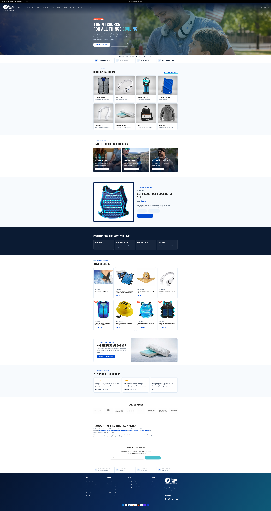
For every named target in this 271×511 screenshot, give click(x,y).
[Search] (268, 8)
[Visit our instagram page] (5, 1)
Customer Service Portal (112, 487)
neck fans (109, 430)
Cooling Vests (29, 8)
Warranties (151, 484)
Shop (19, 8)
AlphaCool (88, 496)
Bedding (80, 8)
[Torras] (141, 411)
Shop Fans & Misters (119, 45)
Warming (88, 8)
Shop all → (174, 264)
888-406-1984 (13, 1)
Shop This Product (145, 216)
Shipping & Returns (111, 484)
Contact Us (109, 481)
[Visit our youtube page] (9, 1)
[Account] (262, 8)
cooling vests (102, 430)
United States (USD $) (253, 7)
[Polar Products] (151, 411)
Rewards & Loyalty (111, 496)
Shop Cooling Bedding (106, 356)
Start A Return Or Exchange (113, 493)
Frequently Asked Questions (113, 490)
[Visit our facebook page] (3, 1)
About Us (151, 481)
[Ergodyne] (119, 411)
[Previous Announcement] (115, 1)
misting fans (115, 430)
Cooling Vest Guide (132, 484)
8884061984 (168, 491)
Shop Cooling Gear (102, 44)
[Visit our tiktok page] (7, 1)
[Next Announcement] (156, 1)
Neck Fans (88, 487)
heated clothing (145, 430)
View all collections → (171, 72)
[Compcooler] (108, 411)
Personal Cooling (42, 8)
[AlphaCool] (97, 411)
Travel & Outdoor (69, 8)
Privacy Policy (152, 487)
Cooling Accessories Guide (134, 487)
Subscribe (153, 457)
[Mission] (130, 411)
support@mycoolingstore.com (22, 1)
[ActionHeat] (162, 411)
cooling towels (123, 430)
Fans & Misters (56, 8)
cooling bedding (133, 430)
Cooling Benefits (132, 481)
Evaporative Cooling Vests (92, 484)
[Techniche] (173, 411)
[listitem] (135, 1)
